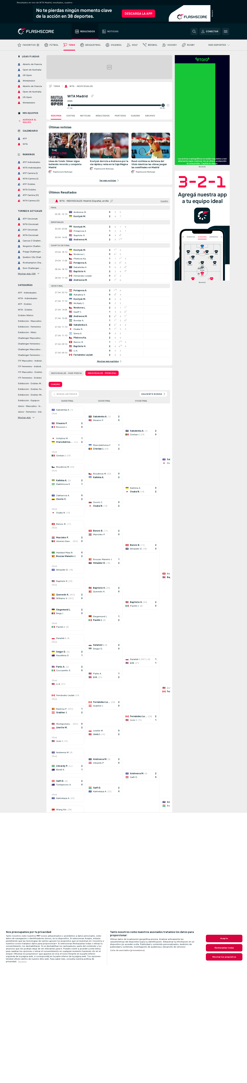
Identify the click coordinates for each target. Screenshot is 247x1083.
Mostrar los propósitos (224, 957)
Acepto (224, 938)
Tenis (56, 86)
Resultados (103, 115)
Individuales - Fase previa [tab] (66, 373)
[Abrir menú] (225, 31)
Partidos (120, 115)
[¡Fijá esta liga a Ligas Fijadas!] (92, 96)
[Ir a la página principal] (38, 31)
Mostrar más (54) (27, 273)
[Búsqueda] (194, 31)
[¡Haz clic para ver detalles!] (109, 214)
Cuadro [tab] (55, 384)
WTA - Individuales (81, 86)
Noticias (85, 115)
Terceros (22, 961)
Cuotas (70, 115)
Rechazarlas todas (224, 947)
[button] (168, 105)
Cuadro (135, 115)
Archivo (150, 115)
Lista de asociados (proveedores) (127, 950)
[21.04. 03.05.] (118, 105)
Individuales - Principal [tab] (102, 373)
